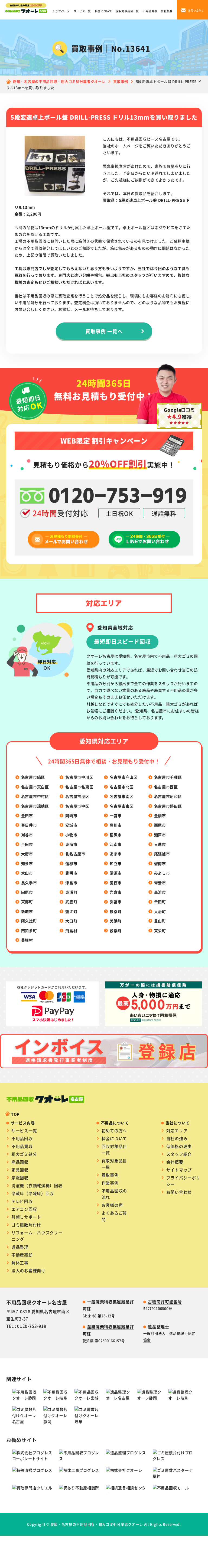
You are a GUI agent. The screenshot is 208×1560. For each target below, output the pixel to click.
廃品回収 (19, 1162)
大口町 (71, 920)
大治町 (160, 911)
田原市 (27, 892)
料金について (103, 11)
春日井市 (29, 825)
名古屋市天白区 (35, 786)
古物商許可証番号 (165, 1301)
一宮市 (116, 815)
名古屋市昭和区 (168, 796)
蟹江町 (71, 911)
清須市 (116, 873)
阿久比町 (29, 920)
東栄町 (160, 930)
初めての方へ (114, 1130)
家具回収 (19, 1170)
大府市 (27, 853)
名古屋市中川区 (79, 777)
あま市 (116, 853)
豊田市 (27, 815)
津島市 (71, 882)
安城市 (71, 825)
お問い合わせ (179, 1192)
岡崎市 (71, 815)
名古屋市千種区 (168, 777)
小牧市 (71, 834)
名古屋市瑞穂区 (35, 806)
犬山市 (27, 873)
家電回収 (19, 1177)
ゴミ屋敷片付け (26, 1225)
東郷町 (27, 901)
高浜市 (160, 892)
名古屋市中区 (77, 806)
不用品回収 (22, 1138)
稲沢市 (116, 834)
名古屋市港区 (77, 796)
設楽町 (116, 930)
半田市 (27, 844)
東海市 (71, 844)
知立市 (116, 863)
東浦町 (71, 892)
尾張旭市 (162, 853)
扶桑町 (116, 911)
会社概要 (167, 11)
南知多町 (29, 930)
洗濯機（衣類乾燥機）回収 (36, 1185)
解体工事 (19, 1262)
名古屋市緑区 (33, 777)
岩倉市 (116, 892)
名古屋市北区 (122, 786)
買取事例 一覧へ (103, 331)
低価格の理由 (179, 1146)
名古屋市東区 (122, 806)
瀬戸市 (160, 834)
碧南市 (160, 863)
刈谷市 (27, 834)
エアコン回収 (24, 1209)
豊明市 (71, 873)
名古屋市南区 (122, 796)
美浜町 (116, 920)
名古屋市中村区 (35, 796)
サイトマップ (179, 1170)
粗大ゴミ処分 (24, 1154)
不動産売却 (22, 1255)
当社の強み (177, 1138)
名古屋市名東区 (79, 786)
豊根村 (27, 940)
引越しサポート (26, 1217)
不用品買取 (150, 11)
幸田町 (160, 901)
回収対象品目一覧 (127, 11)
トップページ (61, 11)
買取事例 (110, 1175)
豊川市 (116, 825)
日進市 (160, 844)
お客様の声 (112, 1205)
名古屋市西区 (166, 786)
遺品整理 (19, 1247)
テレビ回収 (22, 1201)
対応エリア (177, 1130)
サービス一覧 (82, 11)
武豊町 (71, 901)
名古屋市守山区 (124, 777)
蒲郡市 (71, 863)
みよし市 (162, 873)
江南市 (116, 844)
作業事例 (110, 1183)
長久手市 (29, 882)
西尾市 (160, 825)
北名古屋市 (75, 853)
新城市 (27, 911)
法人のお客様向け (28, 1270)
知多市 (27, 863)
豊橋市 (160, 815)
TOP (15, 1114)
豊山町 (160, 920)
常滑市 (160, 882)
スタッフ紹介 (179, 1154)
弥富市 (116, 901)
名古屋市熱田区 (168, 806)
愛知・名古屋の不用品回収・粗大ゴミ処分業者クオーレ (96, 1524)
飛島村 (71, 930)
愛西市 (116, 882)
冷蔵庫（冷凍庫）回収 (32, 1193)
